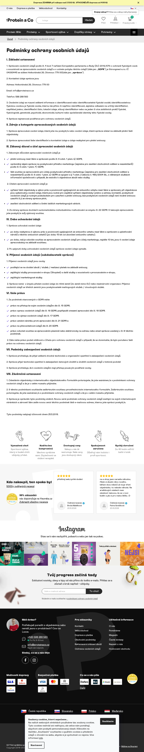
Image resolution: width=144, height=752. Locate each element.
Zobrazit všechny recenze (32, 502)
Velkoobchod (44, 8)
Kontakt (78, 626)
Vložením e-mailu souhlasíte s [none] (69, 598)
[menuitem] (13, 32)
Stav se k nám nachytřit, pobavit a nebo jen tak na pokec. (71, 536)
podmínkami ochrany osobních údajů (81, 598)
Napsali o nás (115, 644)
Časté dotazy (115, 639)
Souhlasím (107, 721)
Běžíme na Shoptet (128, 746)
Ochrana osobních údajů (86, 648)
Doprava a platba (25, 8)
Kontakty (60, 8)
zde (40, 738)
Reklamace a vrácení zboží (87, 644)
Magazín (112, 635)
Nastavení (35, 745)
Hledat (88, 20)
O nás (8, 8)
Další (81, 688)
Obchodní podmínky (84, 639)
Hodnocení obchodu (118, 648)
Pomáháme (113, 630)
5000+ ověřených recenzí (19, 486)
